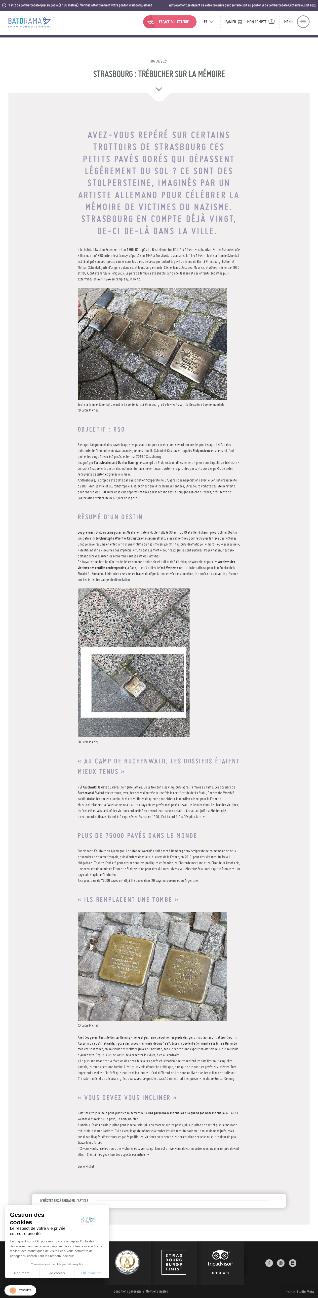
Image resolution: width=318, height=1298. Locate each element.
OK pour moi (92, 1273)
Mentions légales (157, 1291)
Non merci (22, 1273)
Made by (294, 1291)
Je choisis (57, 1273)
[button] (20, 1290)
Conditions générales (128, 1291)
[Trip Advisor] (220, 1263)
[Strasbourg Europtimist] (173, 1263)
